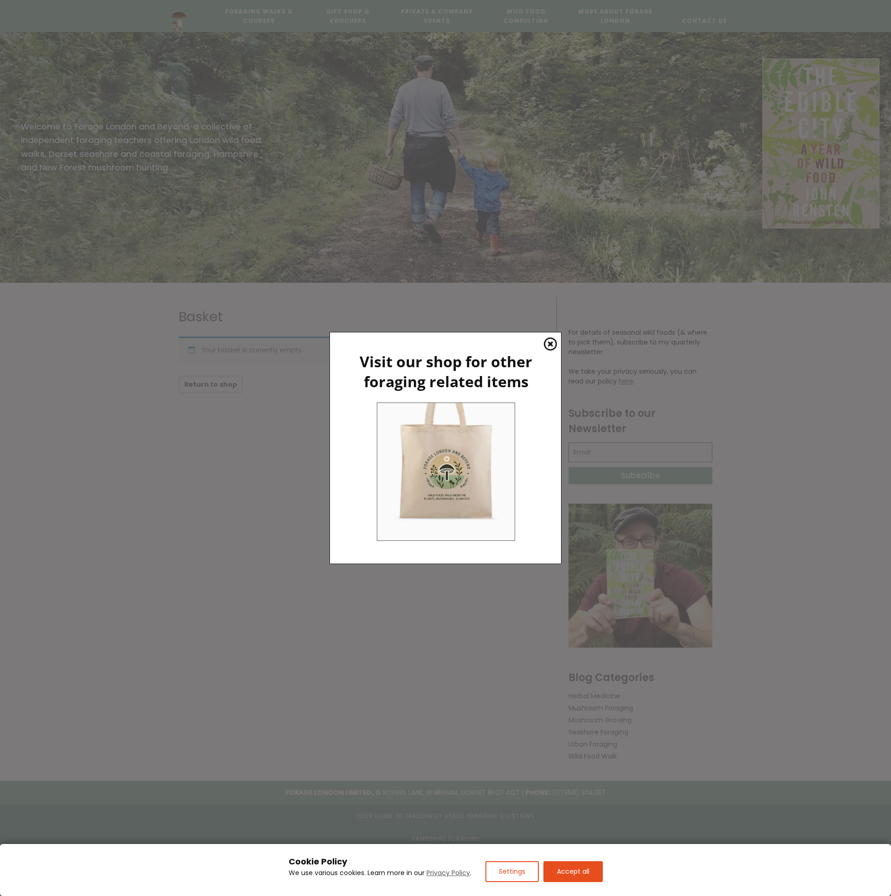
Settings (512, 871)
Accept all (573, 871)
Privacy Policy (448, 872)
